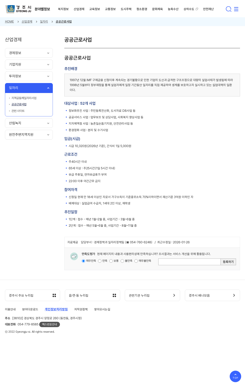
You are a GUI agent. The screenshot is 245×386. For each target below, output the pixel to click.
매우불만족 (145, 261)
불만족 (128, 261)
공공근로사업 (64, 21)
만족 (104, 261)
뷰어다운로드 (30, 309)
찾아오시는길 (102, 309)
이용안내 (10, 309)
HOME (9, 21)
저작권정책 (81, 309)
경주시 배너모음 (199, 295)
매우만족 (91, 261)
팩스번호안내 (49, 324)
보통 (116, 261)
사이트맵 (236, 9)
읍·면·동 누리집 (78, 295)
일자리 (44, 21)
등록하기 (228, 262)
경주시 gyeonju (18, 9)
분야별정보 (42, 9)
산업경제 (27, 21)
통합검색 (228, 9)
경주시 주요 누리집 (21, 295)
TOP (235, 377)
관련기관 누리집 (139, 295)
